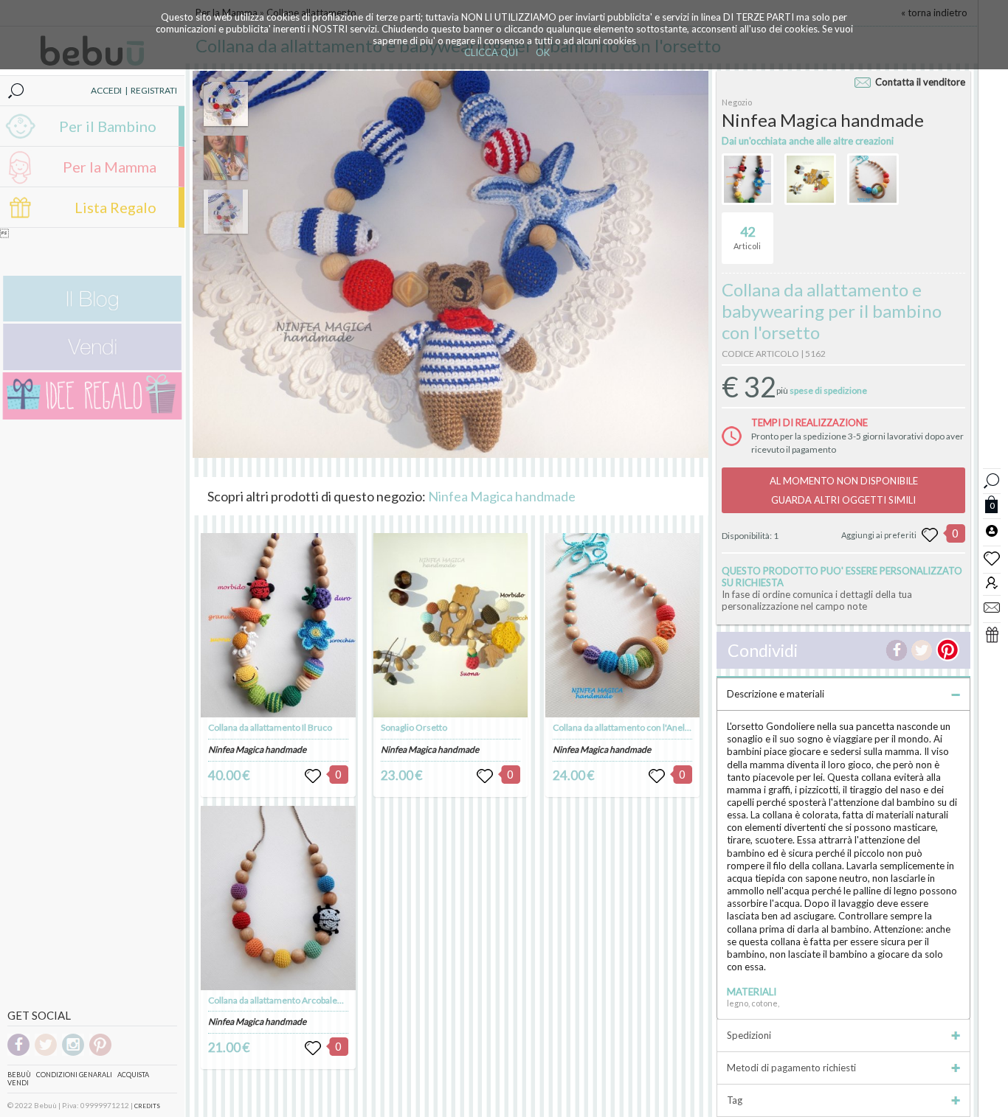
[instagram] (73, 1053)
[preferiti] (992, 557)
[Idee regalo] (92, 416)
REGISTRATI (154, 90)
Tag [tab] (734, 1100)
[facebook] (18, 1053)
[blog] (92, 318)
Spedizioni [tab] (749, 1035)
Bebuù (19, 1075)
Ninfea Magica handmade (502, 496)
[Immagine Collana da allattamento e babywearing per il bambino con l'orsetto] (226, 104)
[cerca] (992, 479)
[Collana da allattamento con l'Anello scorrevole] (622, 625)
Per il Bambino (107, 126)
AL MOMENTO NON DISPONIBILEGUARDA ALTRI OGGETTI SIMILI (844, 490)
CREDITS (147, 1106)
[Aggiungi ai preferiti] (929, 535)
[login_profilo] (992, 530)
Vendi (18, 1083)
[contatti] (992, 607)
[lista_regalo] (992, 634)
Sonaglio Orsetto (414, 727)
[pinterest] (100, 1053)
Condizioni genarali (74, 1075)
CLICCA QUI (491, 52)
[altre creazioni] (747, 179)
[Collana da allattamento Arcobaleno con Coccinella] (278, 898)
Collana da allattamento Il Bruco (270, 727)
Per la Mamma (109, 166)
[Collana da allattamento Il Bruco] (278, 625)
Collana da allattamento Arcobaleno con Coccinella (307, 1000)
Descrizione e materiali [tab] (775, 694)
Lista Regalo (115, 207)
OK (543, 52)
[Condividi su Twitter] (922, 650)
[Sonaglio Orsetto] (450, 625)
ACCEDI (106, 90)
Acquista (133, 1075)
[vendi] (92, 366)
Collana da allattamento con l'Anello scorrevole (645, 727)
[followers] (992, 582)
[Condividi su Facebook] (897, 650)
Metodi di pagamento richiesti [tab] (791, 1067)
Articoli (747, 237)
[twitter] (46, 1053)
